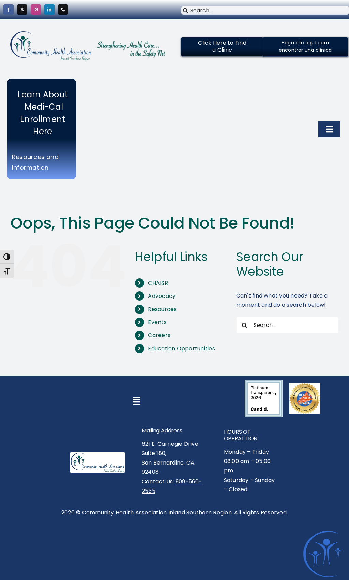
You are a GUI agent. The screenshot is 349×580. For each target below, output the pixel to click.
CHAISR (158, 283)
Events (157, 322)
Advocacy (162, 296)
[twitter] (22, 9)
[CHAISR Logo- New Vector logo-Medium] (97, 455)
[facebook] (8, 9)
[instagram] (36, 9)
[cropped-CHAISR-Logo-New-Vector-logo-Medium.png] (50, 34)
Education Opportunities (181, 349)
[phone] (63, 9)
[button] (222, 46)
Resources (162, 309)
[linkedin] (49, 9)
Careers (159, 335)
